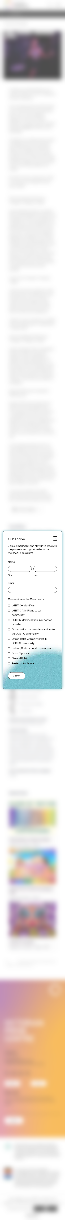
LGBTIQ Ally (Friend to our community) (26, 612)
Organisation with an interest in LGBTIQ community (29, 641)
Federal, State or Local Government (32, 648)
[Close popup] (55, 538)
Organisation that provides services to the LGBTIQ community (33, 631)
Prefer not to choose (23, 663)
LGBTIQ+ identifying (23, 605)
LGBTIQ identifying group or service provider (32, 622)
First (10, 574)
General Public (20, 658)
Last (35, 574)
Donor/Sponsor (20, 653)
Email (11, 582)
